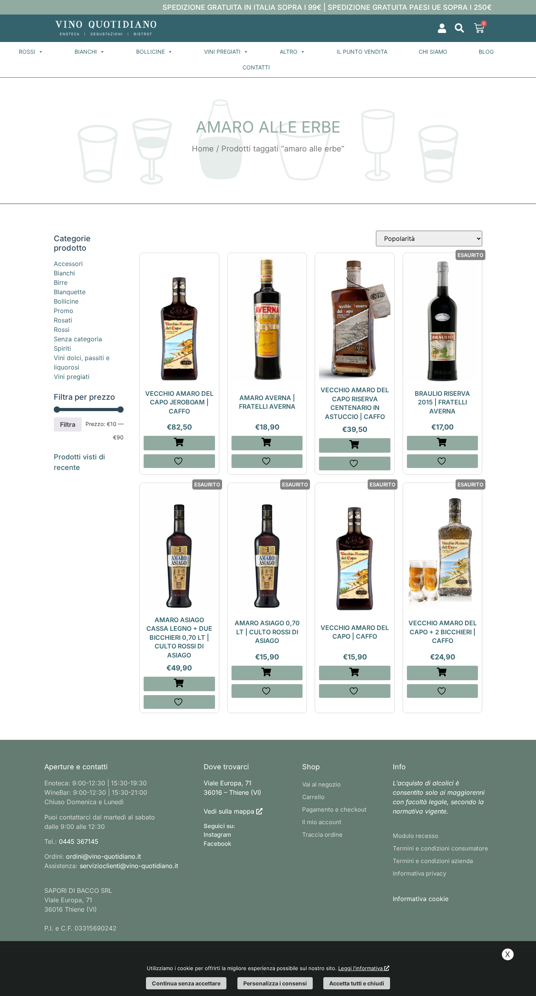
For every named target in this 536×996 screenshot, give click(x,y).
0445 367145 (78, 841)
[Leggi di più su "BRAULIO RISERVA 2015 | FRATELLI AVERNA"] (442, 443)
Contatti (256, 67)
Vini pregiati (222, 51)
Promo (63, 311)
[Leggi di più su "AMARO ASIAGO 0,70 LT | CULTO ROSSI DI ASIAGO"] (267, 673)
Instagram (217, 834)
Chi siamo (433, 51)
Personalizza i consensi (275, 983)
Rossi (27, 51)
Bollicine (150, 51)
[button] (459, 28)
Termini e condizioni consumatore (440, 848)
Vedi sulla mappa (229, 811)
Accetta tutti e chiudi (356, 983)
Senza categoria (78, 339)
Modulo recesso (415, 835)
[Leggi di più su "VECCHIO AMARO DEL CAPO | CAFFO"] (354, 673)
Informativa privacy (419, 873)
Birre (60, 282)
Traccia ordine (322, 834)
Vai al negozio (321, 784)
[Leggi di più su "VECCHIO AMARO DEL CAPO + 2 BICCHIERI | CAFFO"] (442, 673)
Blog (486, 51)
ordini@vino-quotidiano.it (103, 856)
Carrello (313, 797)
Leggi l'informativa (361, 968)
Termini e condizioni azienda (433, 861)
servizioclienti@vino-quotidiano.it (129, 866)
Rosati (63, 320)
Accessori (68, 264)
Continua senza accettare (186, 983)
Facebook (217, 843)
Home (203, 148)
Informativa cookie (420, 899)
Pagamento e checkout (334, 809)
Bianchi (86, 51)
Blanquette (70, 292)
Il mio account (321, 822)
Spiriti (62, 348)
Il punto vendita (362, 51)
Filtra (67, 424)
